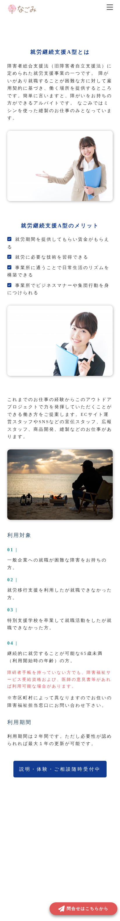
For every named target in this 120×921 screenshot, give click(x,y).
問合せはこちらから (88, 908)
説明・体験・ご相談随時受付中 (60, 769)
